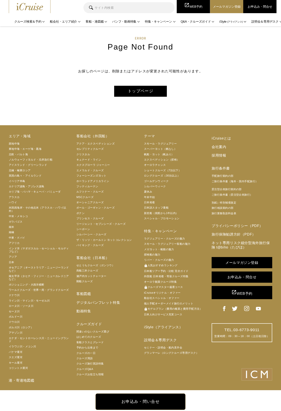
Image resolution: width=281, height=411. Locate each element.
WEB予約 (241, 292)
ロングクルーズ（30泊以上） (162, 175)
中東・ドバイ (17, 237)
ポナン (80, 213)
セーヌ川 (14, 311)
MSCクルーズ (85, 197)
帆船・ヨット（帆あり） (159, 154)
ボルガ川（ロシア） (21, 327)
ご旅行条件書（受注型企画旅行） (232, 194)
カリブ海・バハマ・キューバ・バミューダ (35, 191)
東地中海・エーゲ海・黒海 (25, 148)
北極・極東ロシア (20, 170)
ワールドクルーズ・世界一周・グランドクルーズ (39, 289)
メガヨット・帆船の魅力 (159, 249)
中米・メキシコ (18, 216)
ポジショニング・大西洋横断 (26, 284)
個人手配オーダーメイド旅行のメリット (168, 303)
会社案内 (219, 147)
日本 (11, 262)
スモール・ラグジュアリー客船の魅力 (167, 243)
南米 (11, 227)
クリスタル (83, 154)
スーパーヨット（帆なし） (160, 148)
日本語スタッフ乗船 (156, 207)
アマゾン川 (15, 332)
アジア (13, 256)
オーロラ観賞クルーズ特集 (160, 281)
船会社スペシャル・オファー (162, 298)
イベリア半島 (17, 181)
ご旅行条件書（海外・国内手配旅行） (235, 181)
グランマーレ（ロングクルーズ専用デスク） (171, 352)
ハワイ (13, 202)
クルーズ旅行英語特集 (90, 363)
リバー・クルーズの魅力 (159, 259)
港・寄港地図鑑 (21, 380)
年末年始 (149, 197)
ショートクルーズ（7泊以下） (162, 170)
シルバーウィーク (155, 186)
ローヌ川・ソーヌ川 (21, 305)
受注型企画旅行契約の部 (227, 189)
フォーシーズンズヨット (91, 175)
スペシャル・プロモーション (162, 218)
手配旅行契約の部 (223, 175)
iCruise (29, 6)
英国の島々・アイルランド (25, 175)
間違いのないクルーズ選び (92, 331)
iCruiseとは (221, 138)
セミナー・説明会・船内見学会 (163, 347)
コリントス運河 (18, 368)
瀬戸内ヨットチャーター (91, 276)
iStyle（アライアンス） (163, 327)
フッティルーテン (87, 186)
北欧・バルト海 (18, 154)
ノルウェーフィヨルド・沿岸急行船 (30, 159)
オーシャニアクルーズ (90, 202)
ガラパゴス (15, 221)
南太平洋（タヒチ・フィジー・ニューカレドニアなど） (39, 278)
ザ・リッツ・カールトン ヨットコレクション (104, 239)
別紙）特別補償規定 (224, 202)
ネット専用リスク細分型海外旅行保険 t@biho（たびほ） (241, 245)
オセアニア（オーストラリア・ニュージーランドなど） (39, 269)
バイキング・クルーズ (90, 245)
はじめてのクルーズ (88, 336)
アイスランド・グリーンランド (28, 164)
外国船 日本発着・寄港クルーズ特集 (166, 276)
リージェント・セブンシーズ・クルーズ (101, 223)
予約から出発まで (87, 347)
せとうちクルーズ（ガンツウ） (95, 265)
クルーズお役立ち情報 (90, 374)
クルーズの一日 (85, 353)
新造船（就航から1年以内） (161, 213)
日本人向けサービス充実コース (163, 314)
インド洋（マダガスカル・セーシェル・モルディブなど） (39, 250)
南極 (11, 232)
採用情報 (219, 155)
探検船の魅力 (152, 254)
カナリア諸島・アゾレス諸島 (26, 186)
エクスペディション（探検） (162, 159)
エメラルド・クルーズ (90, 170)
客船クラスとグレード (90, 342)
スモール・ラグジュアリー (160, 143)
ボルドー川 (15, 316)
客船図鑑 (83, 294)
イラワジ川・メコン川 (22, 346)
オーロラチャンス (155, 164)
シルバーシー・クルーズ (91, 234)
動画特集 (83, 311)
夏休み (148, 191)
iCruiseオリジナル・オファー (162, 292)
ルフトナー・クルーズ (90, 191)
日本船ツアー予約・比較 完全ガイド (166, 271)
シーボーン (83, 229)
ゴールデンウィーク (156, 181)
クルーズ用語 (84, 358)
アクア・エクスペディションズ (95, 143)
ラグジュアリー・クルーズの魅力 (164, 238)
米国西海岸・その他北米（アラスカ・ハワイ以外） (37, 209)
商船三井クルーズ (87, 270)
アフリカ (14, 243)
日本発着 (149, 202)
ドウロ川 (14, 321)
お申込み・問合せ (242, 277)
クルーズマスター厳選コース (163, 287)
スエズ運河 (15, 357)
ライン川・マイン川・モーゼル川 (29, 300)
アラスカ (14, 197)
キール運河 (15, 362)
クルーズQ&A (84, 369)
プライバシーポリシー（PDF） (237, 226)
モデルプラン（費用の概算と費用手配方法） (173, 309)
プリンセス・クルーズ (90, 218)
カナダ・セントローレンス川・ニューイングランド (39, 340)
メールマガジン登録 (241, 262)
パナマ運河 (15, 352)
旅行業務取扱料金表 (224, 213)
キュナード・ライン (88, 159)
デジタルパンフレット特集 (98, 302)
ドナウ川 (14, 295)
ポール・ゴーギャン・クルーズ (95, 207)
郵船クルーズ (84, 281)
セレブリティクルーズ (90, 148)
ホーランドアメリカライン (92, 181)
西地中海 (14, 143)
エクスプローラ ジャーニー (93, 164)
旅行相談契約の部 (223, 207)
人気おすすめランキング (161, 265)
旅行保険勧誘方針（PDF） (234, 234)
